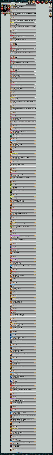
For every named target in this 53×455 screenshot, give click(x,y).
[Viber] (19, 452)
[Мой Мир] (17, 452)
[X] (18, 452)
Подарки (9, 2)
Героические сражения (18, 2)
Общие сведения (4, 2)
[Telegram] (21, 452)
